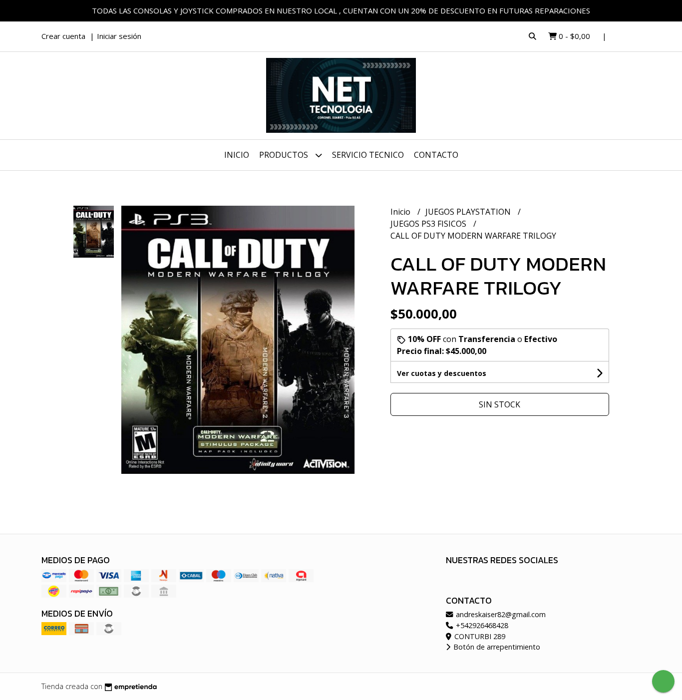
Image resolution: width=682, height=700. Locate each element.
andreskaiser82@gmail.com (500, 614)
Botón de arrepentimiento (495, 647)
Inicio (236, 154)
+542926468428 (481, 625)
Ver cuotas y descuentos (441, 373)
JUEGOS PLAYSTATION (469, 211)
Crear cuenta (63, 36)
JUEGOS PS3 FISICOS (429, 223)
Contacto (436, 154)
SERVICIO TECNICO (368, 154)
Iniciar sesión (119, 36)
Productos (284, 154)
